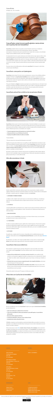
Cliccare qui (28, 398)
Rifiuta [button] (29, 400)
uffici (18, 327)
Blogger (8, 10)
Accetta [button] (24, 400)
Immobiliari (17, 10)
